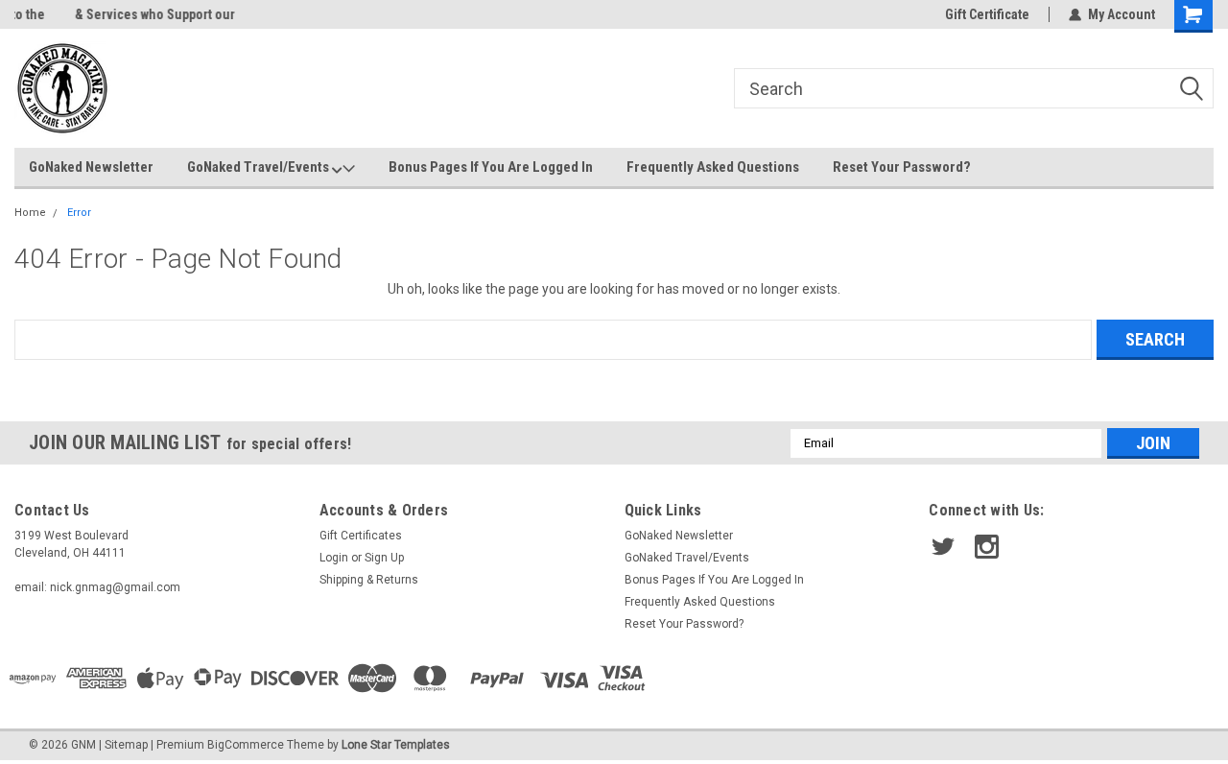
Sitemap (126, 745)
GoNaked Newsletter (91, 167)
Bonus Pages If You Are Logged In (491, 167)
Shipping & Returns (368, 579)
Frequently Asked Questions (712, 167)
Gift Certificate (987, 14)
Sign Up (384, 557)
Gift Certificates (360, 535)
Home (30, 212)
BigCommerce (245, 745)
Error (79, 212)
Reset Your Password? (902, 167)
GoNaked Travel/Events (259, 167)
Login (333, 557)
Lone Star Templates (396, 745)
